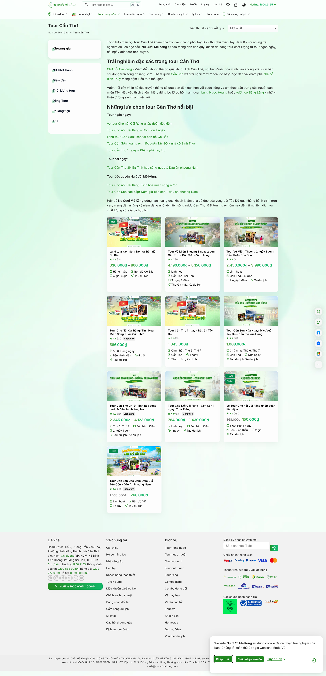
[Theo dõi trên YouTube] (81, 578)
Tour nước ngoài (133, 14)
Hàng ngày (120, 271)
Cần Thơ (176, 275)
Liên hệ (218, 4)
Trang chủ (165, 4)
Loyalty (205, 4)
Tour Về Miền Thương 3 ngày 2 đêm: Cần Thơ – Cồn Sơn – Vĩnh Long (192, 253)
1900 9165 (79, 564)
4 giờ (116, 275)
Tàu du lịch (141, 275)
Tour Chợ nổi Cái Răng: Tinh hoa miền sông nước (142, 185)
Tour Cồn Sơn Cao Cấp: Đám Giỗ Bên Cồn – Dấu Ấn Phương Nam (131, 482)
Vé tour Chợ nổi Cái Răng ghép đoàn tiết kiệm (139, 123)
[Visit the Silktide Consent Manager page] (313, 660)
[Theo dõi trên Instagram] (57, 578)
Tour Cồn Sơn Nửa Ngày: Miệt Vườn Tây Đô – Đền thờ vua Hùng (249, 332)
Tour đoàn (213, 14)
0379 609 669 (79, 573)
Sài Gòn (189, 275)
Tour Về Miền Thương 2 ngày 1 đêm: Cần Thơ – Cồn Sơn (250, 253)
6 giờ (124, 275)
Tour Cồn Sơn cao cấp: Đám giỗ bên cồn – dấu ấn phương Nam (152, 192)
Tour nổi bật (83, 14)
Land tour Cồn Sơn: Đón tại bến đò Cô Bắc (137, 137)
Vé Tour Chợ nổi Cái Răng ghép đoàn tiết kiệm (250, 407)
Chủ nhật (177, 350)
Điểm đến (58, 14)
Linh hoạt (177, 271)
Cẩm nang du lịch (236, 14)
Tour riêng (155, 14)
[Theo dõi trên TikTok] (63, 578)
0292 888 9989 (68, 568)
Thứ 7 (197, 350)
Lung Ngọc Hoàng (214, 92)
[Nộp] (86, 5)
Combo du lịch (176, 14)
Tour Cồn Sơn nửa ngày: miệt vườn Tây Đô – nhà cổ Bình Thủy (151, 143)
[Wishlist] (228, 5)
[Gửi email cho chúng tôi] (69, 578)
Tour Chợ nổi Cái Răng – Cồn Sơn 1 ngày (136, 130)
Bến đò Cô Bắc (143, 271)
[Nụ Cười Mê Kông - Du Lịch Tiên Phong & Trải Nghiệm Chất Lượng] (62, 4)
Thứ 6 (188, 350)
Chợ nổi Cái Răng (119, 69)
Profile (193, 4)
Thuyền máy (179, 284)
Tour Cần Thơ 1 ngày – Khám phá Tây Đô (136, 150)
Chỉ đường (68, 555)
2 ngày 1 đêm (238, 280)
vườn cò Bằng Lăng (250, 92)
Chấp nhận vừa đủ (250, 659)
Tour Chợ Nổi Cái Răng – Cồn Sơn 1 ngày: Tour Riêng (191, 407)
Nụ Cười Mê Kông (58, 32)
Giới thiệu (180, 4)
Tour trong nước (107, 14)
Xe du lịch (195, 284)
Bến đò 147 (139, 501)
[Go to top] (319, 364)
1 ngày (194, 354)
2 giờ (258, 430)
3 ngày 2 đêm (180, 280)
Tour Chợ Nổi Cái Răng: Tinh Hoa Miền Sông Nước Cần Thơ (132, 332)
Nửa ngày (254, 354)
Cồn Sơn (177, 74)
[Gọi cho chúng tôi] (75, 578)
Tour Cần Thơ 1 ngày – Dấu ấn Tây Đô (190, 332)
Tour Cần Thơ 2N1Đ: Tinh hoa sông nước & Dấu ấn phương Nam (152, 167)
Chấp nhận (223, 659)
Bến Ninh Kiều (122, 355)
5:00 (116, 351)
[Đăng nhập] (244, 5)
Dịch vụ (195, 14)
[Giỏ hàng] (236, 5)
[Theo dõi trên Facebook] (51, 578)
